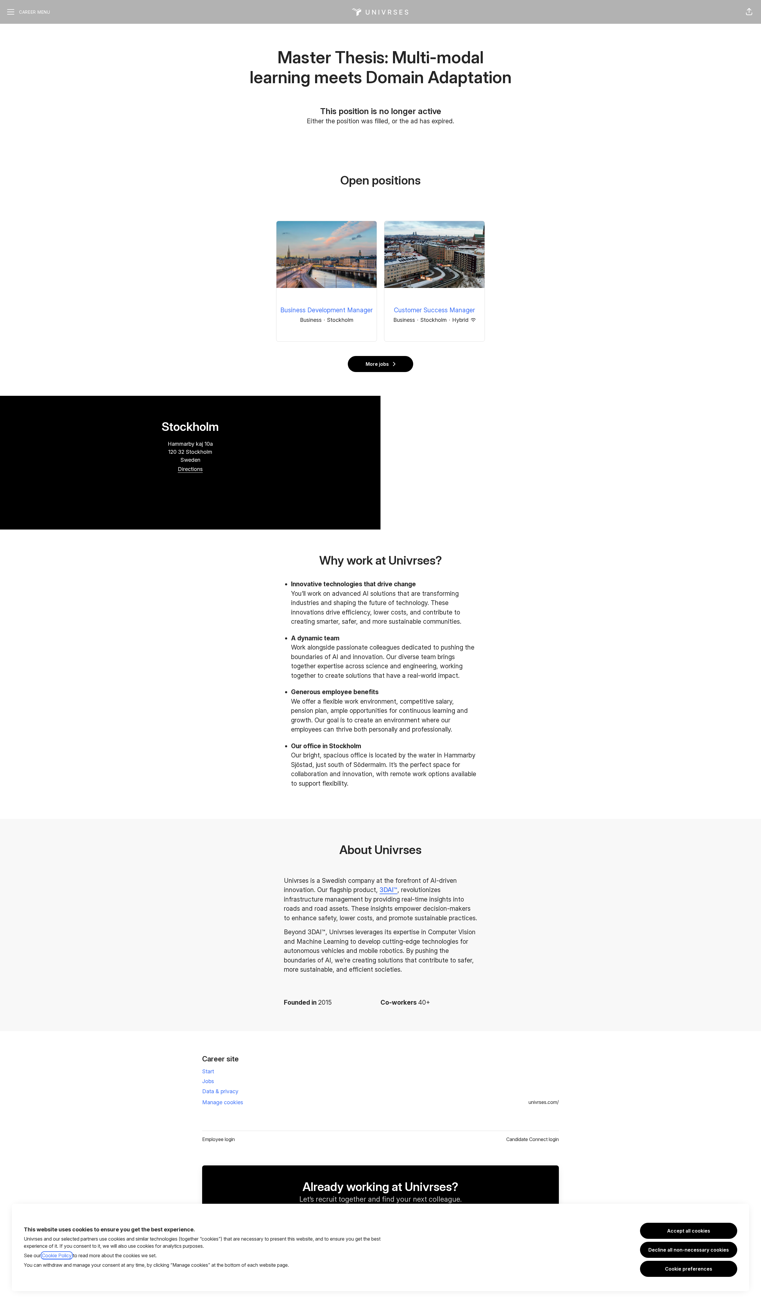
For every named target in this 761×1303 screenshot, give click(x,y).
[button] (749, 12)
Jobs (208, 1081)
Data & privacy (220, 1091)
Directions (190, 469)
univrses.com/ (544, 1102)
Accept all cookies (688, 1231)
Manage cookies (222, 1102)
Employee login (218, 1139)
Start (208, 1071)
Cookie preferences (688, 1269)
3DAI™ (388, 890)
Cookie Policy (57, 1255)
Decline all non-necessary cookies (688, 1250)
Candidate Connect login (532, 1139)
